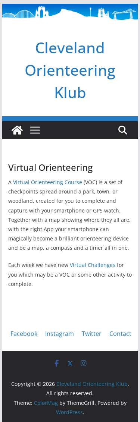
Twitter (92, 334)
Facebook (23, 334)
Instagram (59, 334)
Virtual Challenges (92, 264)
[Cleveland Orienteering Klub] (70, 9)
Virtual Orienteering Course (47, 182)
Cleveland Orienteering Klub (70, 70)
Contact (120, 334)
